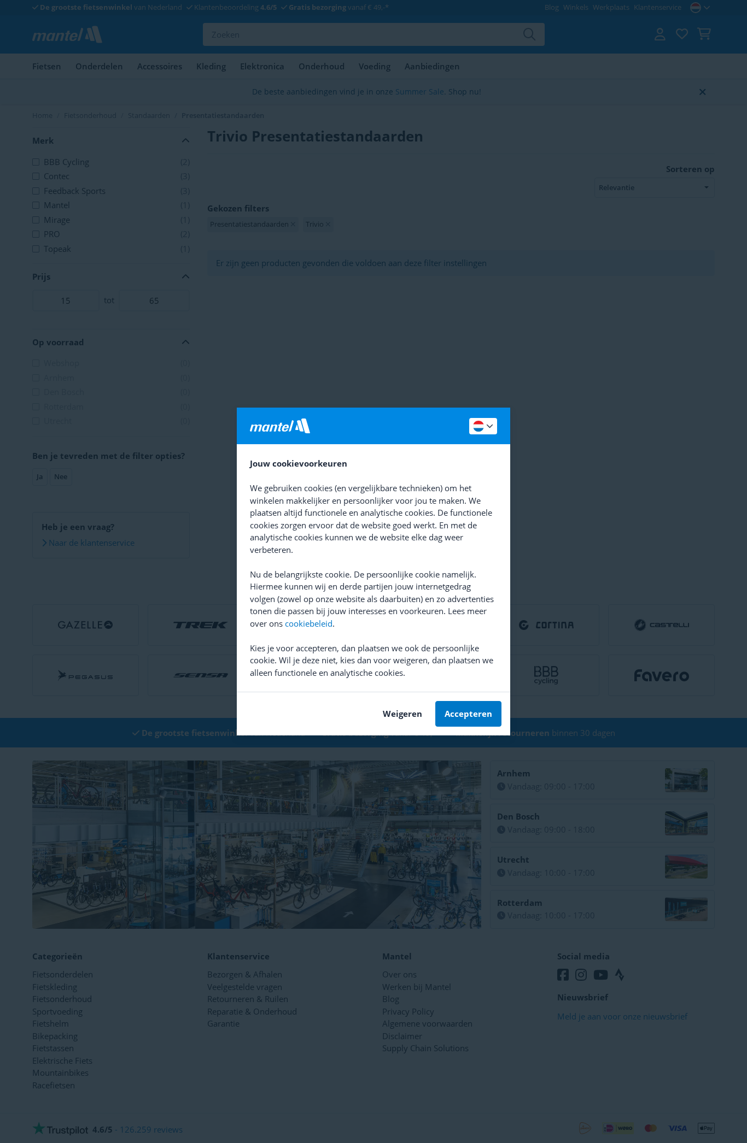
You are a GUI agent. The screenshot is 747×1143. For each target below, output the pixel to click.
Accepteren (468, 713)
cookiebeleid (308, 623)
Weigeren (402, 713)
